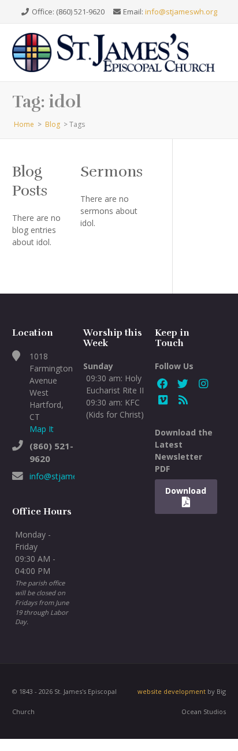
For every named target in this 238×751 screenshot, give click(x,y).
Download (185, 490)
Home (24, 124)
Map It (41, 428)
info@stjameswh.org (181, 11)
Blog (52, 124)
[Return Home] (119, 51)
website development (171, 691)
